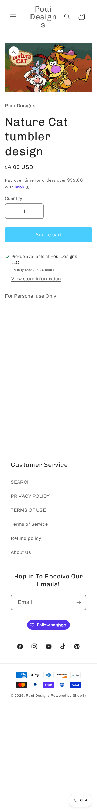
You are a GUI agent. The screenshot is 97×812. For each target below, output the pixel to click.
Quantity (13, 198)
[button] (13, 17)
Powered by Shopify (68, 695)
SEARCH (20, 482)
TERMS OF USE (28, 510)
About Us (21, 552)
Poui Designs (38, 695)
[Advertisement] (48, 384)
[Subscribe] (78, 602)
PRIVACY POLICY (30, 496)
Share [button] (18, 315)
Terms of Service (29, 524)
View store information (36, 278)
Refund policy (26, 538)
